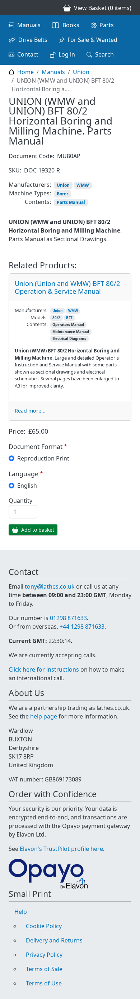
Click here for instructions (44, 669)
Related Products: (42, 265)
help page (43, 716)
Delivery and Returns (54, 940)
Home (25, 72)
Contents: (38, 202)
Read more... (30, 410)
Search (104, 54)
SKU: (15, 170)
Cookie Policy (44, 926)
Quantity (20, 501)
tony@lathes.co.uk (50, 586)
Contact (27, 54)
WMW (82, 185)
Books (70, 25)
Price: (17, 431)
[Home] (11, 7)
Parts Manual (71, 202)
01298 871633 (68, 618)
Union (81, 72)
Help (20, 912)
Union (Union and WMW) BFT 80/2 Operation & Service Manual (67, 287)
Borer (62, 194)
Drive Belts (32, 40)
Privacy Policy (44, 955)
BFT (69, 318)
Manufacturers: (30, 185)
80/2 (56, 318)
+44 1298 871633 (82, 626)
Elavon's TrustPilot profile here (61, 849)
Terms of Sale (44, 969)
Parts (106, 25)
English (27, 485)
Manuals (29, 25)
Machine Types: (30, 193)
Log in (67, 54)
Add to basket (37, 529)
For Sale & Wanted (92, 40)
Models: (39, 317)
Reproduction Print (43, 458)
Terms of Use (44, 983)
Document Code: (31, 156)
